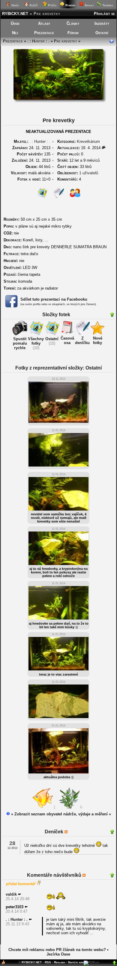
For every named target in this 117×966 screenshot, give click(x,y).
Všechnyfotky (36, 341)
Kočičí (33, 5)
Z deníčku (82, 340)
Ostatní (101, 33)
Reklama (59, 962)
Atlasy (44, 23)
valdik (11, 894)
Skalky (89, 5)
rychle (20, 348)
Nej (15, 33)
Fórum (73, 33)
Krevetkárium (88, 141)
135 (33, 154)
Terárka (107, 5)
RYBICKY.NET (15, 13)
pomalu (20, 343)
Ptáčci (51, 5)
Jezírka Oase (58, 954)
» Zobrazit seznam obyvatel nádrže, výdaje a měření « (60, 814)
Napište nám (76, 962)
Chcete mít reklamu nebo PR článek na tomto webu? (57, 949)
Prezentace (44, 33)
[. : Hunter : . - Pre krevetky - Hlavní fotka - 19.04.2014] (59, 98)
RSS (48, 962)
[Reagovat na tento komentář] (19, 894)
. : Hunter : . (38, 41)
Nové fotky (97, 340)
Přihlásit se (104, 13)
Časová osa (67, 340)
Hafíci (14, 5)
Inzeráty (101, 23)
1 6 (69, 807)
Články (73, 23)
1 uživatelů (88, 173)
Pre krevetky (65, 41)
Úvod (15, 23)
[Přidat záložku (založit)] (3, 963)
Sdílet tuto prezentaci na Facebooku (53, 299)
